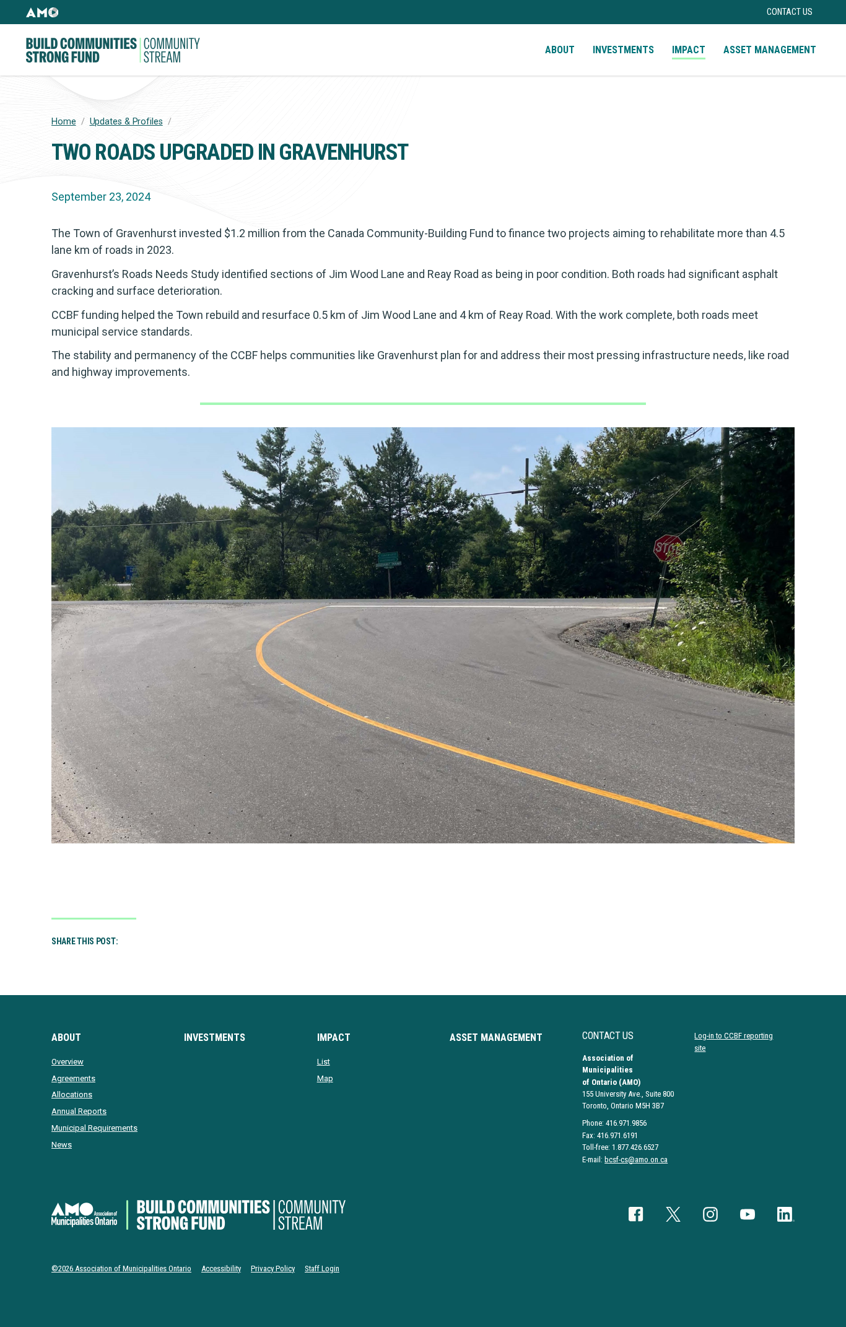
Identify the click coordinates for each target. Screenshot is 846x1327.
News (61, 1144)
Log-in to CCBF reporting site (733, 1041)
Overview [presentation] (67, 1061)
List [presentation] (323, 1061)
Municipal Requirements (94, 1128)
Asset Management (769, 50)
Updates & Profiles (126, 121)
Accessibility (221, 1268)
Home (63, 121)
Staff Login (322, 1268)
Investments (623, 50)
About (560, 50)
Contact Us (790, 12)
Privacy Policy (273, 1268)
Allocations (71, 1094)
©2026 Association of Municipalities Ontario (121, 1268)
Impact (688, 50)
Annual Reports (79, 1111)
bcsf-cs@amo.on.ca (636, 1159)
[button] (42, 12)
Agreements (73, 1078)
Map (325, 1078)
